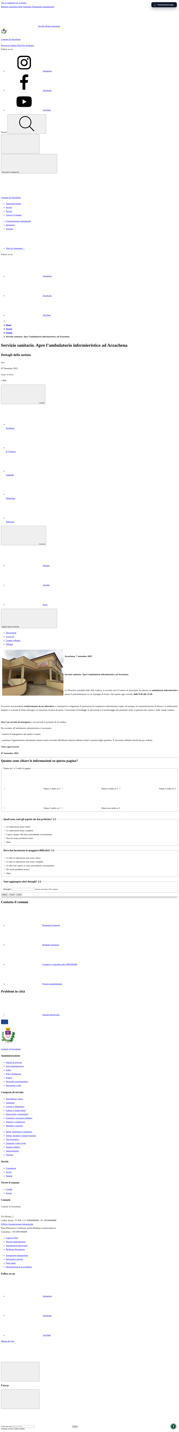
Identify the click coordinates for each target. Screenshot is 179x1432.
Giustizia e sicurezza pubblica (19, 1118)
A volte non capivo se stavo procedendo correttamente (30, 865)
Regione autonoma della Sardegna (16, 6)
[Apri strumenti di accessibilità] (173, 1426)
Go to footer (20, 3)
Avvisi (9, 1172)
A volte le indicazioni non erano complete (24, 861)
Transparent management (43, 6)
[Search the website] (27, 124)
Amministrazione (13, 203)
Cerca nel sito (6, 1426)
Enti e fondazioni (13, 1074)
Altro (8, 842)
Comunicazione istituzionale (18, 221)
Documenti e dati (13, 1085)
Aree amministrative (15, 1066)
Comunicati (11, 1168)
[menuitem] (28, 565)
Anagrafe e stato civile (16, 1143)
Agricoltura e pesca (14, 1099)
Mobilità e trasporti (14, 1126)
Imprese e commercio (15, 1122)
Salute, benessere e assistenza (19, 1131)
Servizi (9, 211)
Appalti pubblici (13, 1147)
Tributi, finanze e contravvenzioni (21, 1135)
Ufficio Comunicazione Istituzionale (17, 1224)
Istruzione (10, 225)
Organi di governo (14, 1062)
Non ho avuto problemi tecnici (19, 838)
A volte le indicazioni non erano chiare (23, 858)
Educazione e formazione (17, 1114)
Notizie (9, 1176)
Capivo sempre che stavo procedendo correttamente (29, 834)
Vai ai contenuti (8, 3)
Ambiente (10, 1102)
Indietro (4, 895)
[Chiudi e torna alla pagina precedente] (20, 1371)
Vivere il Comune (14, 215)
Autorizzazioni (12, 1151)
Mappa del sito (7, 1341)
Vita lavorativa (12, 1139)
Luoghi (9, 1189)
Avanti (12, 895)
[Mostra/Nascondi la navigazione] (20, 144)
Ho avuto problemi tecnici (17, 869)
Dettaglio (7, 889)
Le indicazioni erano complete (19, 830)
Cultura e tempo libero (16, 1110)
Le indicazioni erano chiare (18, 827)
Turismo (9, 229)
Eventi (9, 1193)
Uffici (8, 1070)
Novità (9, 207)
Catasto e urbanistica (15, 1106)
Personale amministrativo (17, 1081)
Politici (9, 1078)
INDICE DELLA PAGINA (10, 627)
